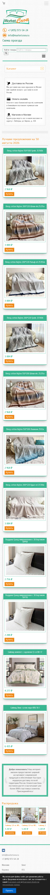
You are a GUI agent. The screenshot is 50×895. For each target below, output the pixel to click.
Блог (24, 865)
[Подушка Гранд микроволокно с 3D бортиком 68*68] (25, 560)
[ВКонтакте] (3, 851)
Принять (9, 890)
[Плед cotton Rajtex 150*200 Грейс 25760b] (25, 170)
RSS (23, 870)
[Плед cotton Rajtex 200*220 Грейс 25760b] (25, 338)
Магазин (5, 865)
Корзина (5, 870)
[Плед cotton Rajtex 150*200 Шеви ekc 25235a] (25, 393)
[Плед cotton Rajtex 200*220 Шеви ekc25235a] (25, 226)
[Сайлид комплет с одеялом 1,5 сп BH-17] (25, 672)
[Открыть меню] (43, 56)
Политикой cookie (14, 882)
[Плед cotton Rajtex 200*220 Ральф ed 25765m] (25, 282)
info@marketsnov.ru (18, 35)
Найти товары (10, 50)
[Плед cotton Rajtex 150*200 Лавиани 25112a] (25, 449)
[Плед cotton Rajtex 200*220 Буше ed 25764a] (25, 505)
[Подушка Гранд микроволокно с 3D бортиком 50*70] (25, 616)
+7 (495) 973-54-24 (18, 30)
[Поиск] (6, 53)
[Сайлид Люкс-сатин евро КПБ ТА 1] (25, 727)
